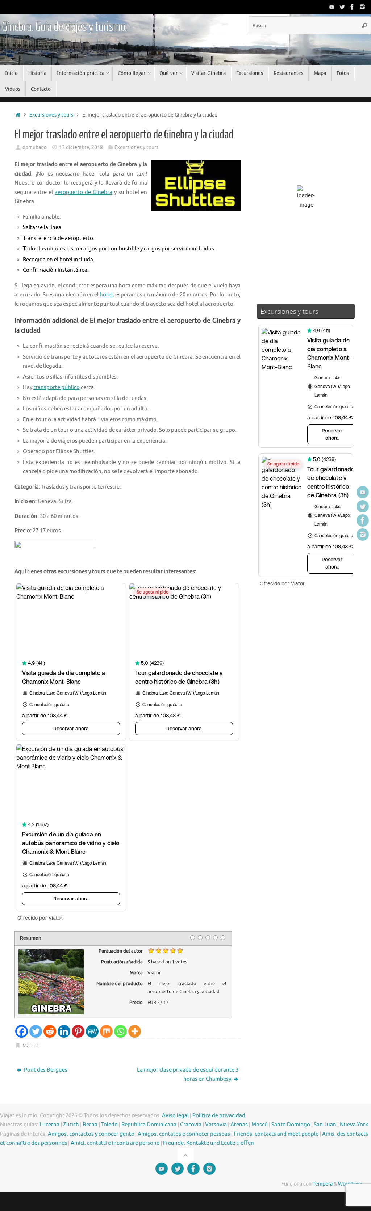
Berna (90, 1124)
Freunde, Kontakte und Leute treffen (208, 1143)
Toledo (109, 1124)
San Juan (325, 1124)
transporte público (56, 387)
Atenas (239, 1124)
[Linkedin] (64, 1031)
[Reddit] (49, 1031)
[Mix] (106, 1031)
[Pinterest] (78, 1031)
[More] (134, 1031)
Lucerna (49, 1124)
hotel (106, 294)
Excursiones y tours (51, 115)
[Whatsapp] (120, 1031)
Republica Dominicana (148, 1124)
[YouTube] (332, 7)
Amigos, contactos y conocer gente (91, 1134)
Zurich (71, 1124)
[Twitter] (342, 7)
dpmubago (34, 147)
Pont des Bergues (45, 1070)
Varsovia (216, 1124)
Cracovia (190, 1124)
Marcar (30, 1046)
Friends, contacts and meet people (276, 1134)
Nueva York (354, 1124)
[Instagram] (362, 7)
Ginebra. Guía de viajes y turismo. (64, 27)
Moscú (259, 1124)
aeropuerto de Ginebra (83, 192)
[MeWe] (92, 1031)
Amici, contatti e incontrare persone (115, 1143)
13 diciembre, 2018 (81, 147)
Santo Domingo (290, 1124)
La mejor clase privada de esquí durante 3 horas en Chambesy (187, 1075)
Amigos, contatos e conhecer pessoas (184, 1134)
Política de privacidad (218, 1115)
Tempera (323, 1184)
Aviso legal (175, 1115)
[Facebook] (352, 7)
